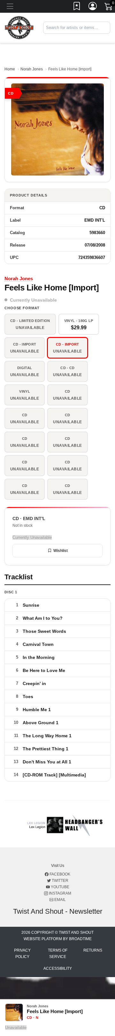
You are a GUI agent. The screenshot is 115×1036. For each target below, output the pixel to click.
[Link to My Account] (92, 7)
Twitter (59, 880)
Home (9, 69)
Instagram (59, 893)
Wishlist (60, 550)
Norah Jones (31, 69)
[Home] (19, 27)
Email (59, 899)
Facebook (59, 874)
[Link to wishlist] (77, 7)
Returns (92, 950)
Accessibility (57, 968)
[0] (109, 7)
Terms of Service (57, 953)
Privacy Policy (22, 953)
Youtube (59, 887)
